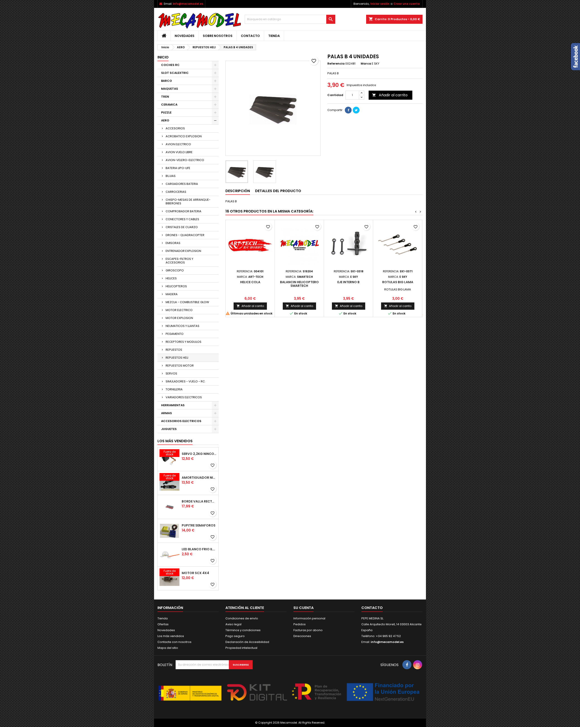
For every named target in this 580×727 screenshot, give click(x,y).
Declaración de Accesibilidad (247, 642)
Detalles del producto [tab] (278, 190)
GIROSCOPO (175, 270)
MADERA (172, 294)
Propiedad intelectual (241, 648)
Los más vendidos (175, 441)
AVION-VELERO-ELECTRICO (185, 160)
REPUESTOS (174, 350)
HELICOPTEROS (176, 286)
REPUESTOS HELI (177, 357)
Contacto (250, 36)
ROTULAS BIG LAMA (397, 282)
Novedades (184, 36)
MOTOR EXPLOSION (179, 318)
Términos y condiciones (243, 630)
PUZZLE (166, 112)
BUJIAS (171, 176)
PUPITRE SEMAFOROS (198, 525)
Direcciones (302, 636)
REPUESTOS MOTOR (180, 365)
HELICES (171, 278)
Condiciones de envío (241, 618)
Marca (366, 64)
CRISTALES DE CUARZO (182, 227)
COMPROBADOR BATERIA (183, 211)
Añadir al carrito (390, 95)
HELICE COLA (250, 282)
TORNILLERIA (174, 389)
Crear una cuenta (407, 4)
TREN (165, 96)
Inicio (163, 57)
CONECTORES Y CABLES (182, 219)
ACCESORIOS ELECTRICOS (181, 421)
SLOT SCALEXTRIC (175, 73)
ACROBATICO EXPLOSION (184, 136)
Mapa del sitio (167, 648)
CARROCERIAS (176, 192)
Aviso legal (233, 624)
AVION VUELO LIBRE (179, 152)
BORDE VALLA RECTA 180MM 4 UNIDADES (199, 501)
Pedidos (299, 624)
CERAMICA (169, 104)
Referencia (336, 64)
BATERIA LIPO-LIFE (178, 168)
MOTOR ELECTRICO (179, 310)
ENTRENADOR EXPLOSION (183, 251)
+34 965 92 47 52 (388, 636)
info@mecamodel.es (188, 4)
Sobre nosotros (217, 36)
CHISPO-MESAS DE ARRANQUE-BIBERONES (188, 201)
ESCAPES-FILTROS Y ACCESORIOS (179, 261)
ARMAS (166, 413)
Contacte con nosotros (174, 642)
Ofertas (163, 624)
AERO (165, 120)
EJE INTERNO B (348, 282)
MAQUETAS (169, 89)
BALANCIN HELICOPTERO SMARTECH (299, 284)
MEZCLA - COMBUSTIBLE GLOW (187, 302)
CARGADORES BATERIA (182, 184)
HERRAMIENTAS (173, 405)
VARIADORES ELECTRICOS (184, 397)
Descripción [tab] (237, 190)
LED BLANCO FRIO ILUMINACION (199, 549)
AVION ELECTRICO (178, 144)
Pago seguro (235, 636)
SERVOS (171, 373)
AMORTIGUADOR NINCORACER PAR (199, 477)
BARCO (166, 81)
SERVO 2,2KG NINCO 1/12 (199, 454)
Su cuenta (303, 607)
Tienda (274, 36)
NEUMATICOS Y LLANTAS (182, 326)
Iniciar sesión (379, 4)
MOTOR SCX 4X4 (195, 573)
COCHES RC (170, 65)
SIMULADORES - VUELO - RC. (185, 381)
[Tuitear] (356, 110)
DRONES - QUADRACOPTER (185, 235)
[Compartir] (348, 110)
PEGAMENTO (175, 334)
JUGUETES (169, 429)
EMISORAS (173, 243)
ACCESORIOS (175, 128)
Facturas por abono (308, 630)
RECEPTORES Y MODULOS (183, 342)
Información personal (309, 618)
